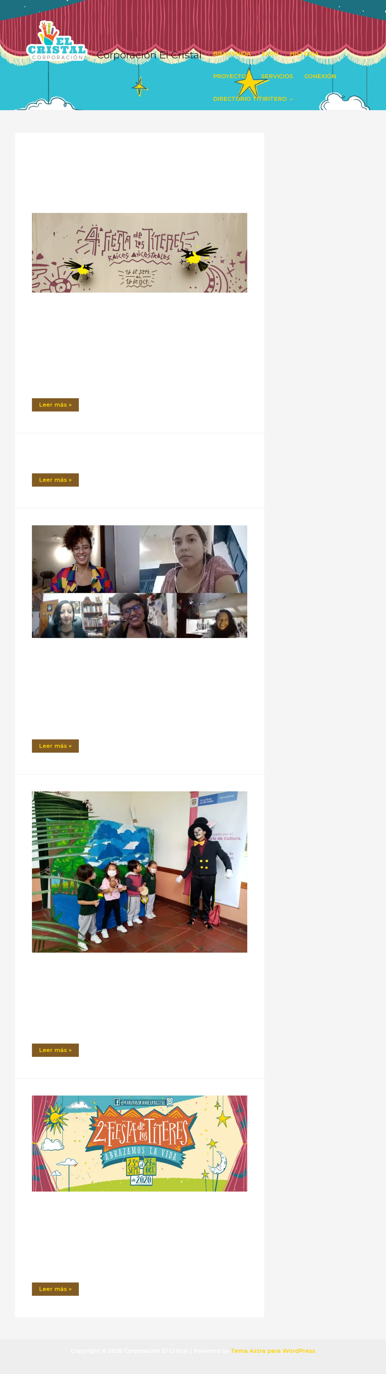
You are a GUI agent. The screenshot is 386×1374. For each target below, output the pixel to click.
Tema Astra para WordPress (273, 1350)
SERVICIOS (277, 76)
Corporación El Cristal (149, 55)
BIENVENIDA (232, 53)
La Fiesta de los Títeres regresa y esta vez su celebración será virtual (116, 1209)
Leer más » (58, 406)
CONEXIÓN (320, 76)
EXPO (270, 53)
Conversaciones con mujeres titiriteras (80, 656)
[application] (290, 99)
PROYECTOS (231, 76)
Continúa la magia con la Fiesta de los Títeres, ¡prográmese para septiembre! (123, 971)
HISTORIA (304, 53)
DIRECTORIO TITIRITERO (250, 98)
